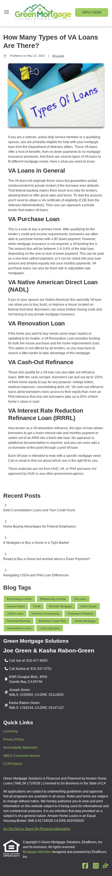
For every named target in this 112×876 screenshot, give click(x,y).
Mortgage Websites (37, 852)
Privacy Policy (13, 739)
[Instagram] (96, 865)
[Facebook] (85, 865)
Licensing (10, 731)
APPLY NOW (91, 12)
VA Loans (58, 55)
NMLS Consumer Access (21, 756)
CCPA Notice (12, 764)
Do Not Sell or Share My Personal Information (36, 829)
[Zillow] (105, 865)
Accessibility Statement (20, 747)
